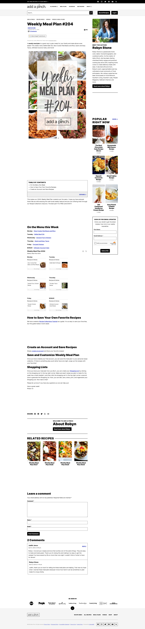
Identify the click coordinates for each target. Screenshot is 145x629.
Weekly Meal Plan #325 (65, 464)
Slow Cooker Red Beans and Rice (45, 231)
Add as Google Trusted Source (38, 36)
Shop (110, 614)
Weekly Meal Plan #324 (81, 464)
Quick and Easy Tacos (42, 241)
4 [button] (58, 269)
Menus (48, 19)
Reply (84, 546)
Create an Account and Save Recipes (42, 189)
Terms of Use (73, 624)
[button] (86, 251)
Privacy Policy (47, 624)
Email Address (98, 236)
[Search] (91, 12)
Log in (115, 13)
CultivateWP (91, 624)
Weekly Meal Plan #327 (34, 464)
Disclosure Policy (54, 624)
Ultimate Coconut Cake (41, 248)
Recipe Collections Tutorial (48, 321)
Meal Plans (63, 6)
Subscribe (105, 251)
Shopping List (74, 371)
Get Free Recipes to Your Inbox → (37, 1)
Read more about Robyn (62, 429)
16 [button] (58, 310)
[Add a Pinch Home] (36, 7)
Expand (82, 194)
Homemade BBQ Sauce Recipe (111, 147)
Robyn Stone (31, 28)
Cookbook (72, 6)
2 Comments (33, 31)
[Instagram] (101, 1)
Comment (30, 501)
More (114, 119)
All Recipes (53, 6)
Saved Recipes (104, 13)
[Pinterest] (109, 1)
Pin (87, 29)
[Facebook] (98, 1)
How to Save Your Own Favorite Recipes (43, 187)
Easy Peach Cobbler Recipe (111, 206)
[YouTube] (112, 1)
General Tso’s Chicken (43, 237)
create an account (38, 351)
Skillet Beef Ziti (39, 234)
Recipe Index (41, 19)
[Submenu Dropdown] (57, 6)
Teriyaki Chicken (38, 244)
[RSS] (116, 1)
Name (29, 520)
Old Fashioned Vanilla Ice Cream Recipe (98, 207)
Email (29, 526)
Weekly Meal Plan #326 (49, 464)
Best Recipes (80, 6)
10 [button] (36, 269)
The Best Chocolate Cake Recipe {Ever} (98, 148)
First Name (97, 229)
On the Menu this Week (37, 185)
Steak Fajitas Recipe (112, 177)
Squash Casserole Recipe (98, 177)
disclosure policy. (53, 40)
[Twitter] (105, 1)
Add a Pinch (31, 19)
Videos (104, 614)
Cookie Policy (80, 624)
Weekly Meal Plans (58, 19)
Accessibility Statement (64, 624)
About (88, 6)
